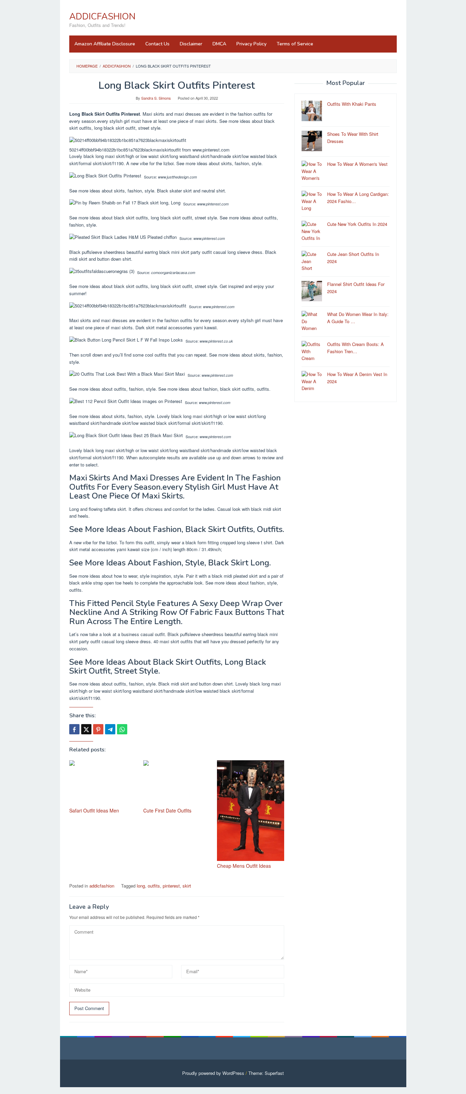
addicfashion (101, 885)
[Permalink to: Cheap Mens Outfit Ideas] (250, 810)
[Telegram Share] (110, 729)
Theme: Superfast (266, 1073)
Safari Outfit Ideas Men (94, 810)
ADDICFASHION (102, 17)
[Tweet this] (86, 729)
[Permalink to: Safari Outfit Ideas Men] (102, 783)
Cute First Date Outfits (167, 810)
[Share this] (74, 729)
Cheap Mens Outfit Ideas (244, 865)
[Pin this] (98, 729)
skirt (187, 885)
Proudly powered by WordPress (213, 1073)
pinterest (171, 885)
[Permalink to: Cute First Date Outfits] (176, 783)
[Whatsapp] (122, 729)
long (141, 885)
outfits (154, 885)
